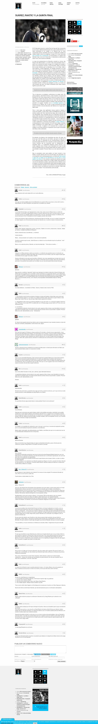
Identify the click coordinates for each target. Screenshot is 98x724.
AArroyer (21, 266)
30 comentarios (18, 64)
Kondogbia (34, 72)
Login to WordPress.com (45, 654)
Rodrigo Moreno (24, 60)
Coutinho (21, 54)
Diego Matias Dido (72, 60)
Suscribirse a (18, 661)
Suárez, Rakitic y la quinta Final (34, 15)
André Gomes (20, 52)
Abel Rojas (23, 50)
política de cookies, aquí (7, 723)
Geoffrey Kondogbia (25, 55)
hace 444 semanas (30, 633)
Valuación (27, 187)
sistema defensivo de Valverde (56, 81)
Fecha (22, 187)
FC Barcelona (18, 55)
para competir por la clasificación (40, 55)
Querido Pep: (75, 63)
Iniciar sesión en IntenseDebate (37, 654)
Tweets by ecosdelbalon (72, 83)
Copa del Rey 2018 (27, 52)
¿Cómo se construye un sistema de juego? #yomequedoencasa (74, 66)
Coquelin (17, 54)
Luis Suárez (22, 58)
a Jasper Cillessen (59, 121)
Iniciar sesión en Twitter (53, 654)
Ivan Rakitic (25, 57)
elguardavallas (22, 329)
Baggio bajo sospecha (76, 78)
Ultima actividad (33, 187)
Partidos (23, 51)
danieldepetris (71, 57)
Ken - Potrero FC (23, 469)
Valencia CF (17, 61)
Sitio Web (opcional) (53, 656)
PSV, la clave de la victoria (77, 53)
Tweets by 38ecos (70, 82)
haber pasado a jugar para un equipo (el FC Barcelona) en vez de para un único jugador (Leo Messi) (49, 157)
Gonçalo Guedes (18, 57)
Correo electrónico (36, 656)
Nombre (16, 656)
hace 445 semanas (26, 190)
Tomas (69, 75)
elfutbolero (21, 482)
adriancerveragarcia (23, 344)
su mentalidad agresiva (57, 103)
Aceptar (35, 723)
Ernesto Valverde (27, 54)
